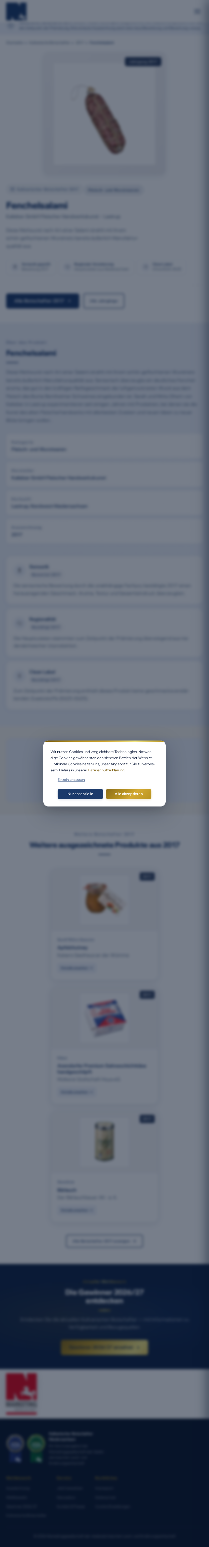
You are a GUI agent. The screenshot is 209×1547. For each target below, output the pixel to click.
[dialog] (104, 773)
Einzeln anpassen (71, 779)
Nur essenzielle (80, 793)
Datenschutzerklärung (106, 770)
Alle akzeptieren (129, 793)
